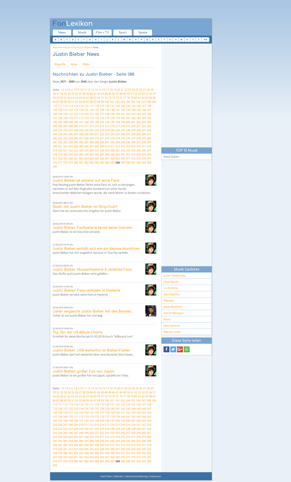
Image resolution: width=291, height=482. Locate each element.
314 (128, 146)
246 (70, 134)
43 (102, 94)
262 (55, 138)
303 (70, 146)
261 (149, 134)
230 (86, 130)
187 (60, 122)
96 (91, 102)
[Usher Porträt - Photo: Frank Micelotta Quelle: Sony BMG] (150, 310)
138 (102, 110)
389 (123, 162)
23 (129, 90)
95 (87, 102)
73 (109, 98)
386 (107, 162)
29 (151, 90)
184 (143, 118)
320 (60, 150)
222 (143, 126)
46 (113, 94)
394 (149, 162)
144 (133, 110)
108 (148, 102)
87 (57, 102)
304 (76, 146)
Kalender (118, 476)
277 (133, 138)
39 (87, 94)
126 (138, 106)
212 (91, 126)
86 (54, 102)
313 (123, 146)
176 (102, 118)
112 (65, 106)
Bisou (167, 319)
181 (128, 118)
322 (70, 150)
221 (138, 126)
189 (70, 122)
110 (55, 106)
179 (117, 118)
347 (102, 154)
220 (133, 126)
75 (117, 98)
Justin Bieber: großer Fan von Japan (83, 371)
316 (138, 146)
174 (91, 118)
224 (55, 130)
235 (112, 130)
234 (107, 130)
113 (70, 106)
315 (133, 146)
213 (96, 126)
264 (65, 138)
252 (102, 134)
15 (100, 90)
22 (125, 90)
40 (91, 94)
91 (72, 102)
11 (85, 90)
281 (55, 142)
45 (109, 94)
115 (81, 106)
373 (138, 158)
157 (102, 114)
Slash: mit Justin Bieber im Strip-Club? (85, 207)
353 (133, 154)
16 (103, 90)
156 (96, 114)
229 (81, 130)
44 (106, 94)
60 (61, 98)
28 (148, 90)
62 (69, 98)
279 (143, 138)
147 (149, 110)
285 (76, 142)
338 (55, 154)
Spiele (142, 32)
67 (87, 98)
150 (65, 114)
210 (81, 126)
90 (69, 102)
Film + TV (102, 32)
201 (133, 122)
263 (60, 138)
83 (146, 98)
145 (138, 110)
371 (128, 158)
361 (76, 158)
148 (55, 114)
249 (86, 134)
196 (107, 122)
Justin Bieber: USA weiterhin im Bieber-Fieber (91, 350)
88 (61, 102)
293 (117, 142)
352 (128, 154)
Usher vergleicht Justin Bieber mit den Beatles (92, 311)
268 (86, 138)
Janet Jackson (172, 325)
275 (123, 138)
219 (128, 126)
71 (102, 98)
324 (81, 150)
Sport (123, 32)
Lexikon (73, 23)
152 (76, 114)
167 (55, 118)
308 (96, 146)
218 (123, 126)
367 (107, 158)
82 (143, 98)
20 (118, 90)
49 (124, 94)
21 (122, 90)
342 (76, 154)
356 (149, 154)
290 (102, 142)
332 (123, 150)
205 (55, 126)
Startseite (57, 47)
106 (138, 102)
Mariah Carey (172, 332)
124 (128, 106)
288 (91, 142)
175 (96, 118)
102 (117, 102)
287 (86, 142)
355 (143, 154)
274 (117, 138)
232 (96, 130)
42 (98, 94)
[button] (166, 349)
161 (123, 114)
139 (107, 110)
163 (133, 114)
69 (94, 98)
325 (86, 150)
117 (91, 106)
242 (149, 130)
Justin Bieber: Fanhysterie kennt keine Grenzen (92, 227)
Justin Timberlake (174, 275)
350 (117, 154)
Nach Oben (106, 476)
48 (120, 94)
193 (91, 122)
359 (65, 158)
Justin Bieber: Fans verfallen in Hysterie (86, 290)
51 (132, 94)
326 (91, 150)
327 (96, 150)
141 (117, 110)
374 (143, 158)
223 (149, 126)
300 (55, 146)
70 (98, 98)
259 (138, 134)
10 (81, 90)
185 (149, 118)
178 (112, 118)
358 (60, 158)
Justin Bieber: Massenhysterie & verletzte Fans (92, 269)
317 (143, 146)
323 (76, 150)
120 (107, 106)
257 (128, 134)
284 (70, 142)
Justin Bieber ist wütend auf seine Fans (86, 180)
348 (107, 154)
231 (91, 130)
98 (98, 102)
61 (65, 98)
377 (60, 162)
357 (55, 158)
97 (94, 102)
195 (102, 122)
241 (143, 130)
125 (133, 106)
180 (123, 118)
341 (70, 154)
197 (112, 122)
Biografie (60, 64)
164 (138, 114)
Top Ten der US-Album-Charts (77, 332)
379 (70, 162)
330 (112, 150)
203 (143, 122)
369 (117, 158)
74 (113, 98)
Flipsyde (169, 300)
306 (86, 146)
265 (70, 138)
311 (112, 146)
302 (65, 146)
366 (102, 158)
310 (107, 146)
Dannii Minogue (174, 313)
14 (96, 90)
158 (107, 114)
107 (143, 102)
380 (76, 162)
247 (76, 134)
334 (133, 150)
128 (149, 106)
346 (96, 154)
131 (65, 110)
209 (76, 126)
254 (112, 134)
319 (55, 150)
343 (81, 154)
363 (86, 158)
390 (128, 162)
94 (83, 102)
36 (76, 94)
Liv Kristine (170, 288)
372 (133, 158)
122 (117, 106)
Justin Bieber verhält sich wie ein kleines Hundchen (96, 248)
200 (128, 122)
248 (81, 134)
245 (65, 134)
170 (70, 118)
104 (127, 102)
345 (91, 154)
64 (76, 98)
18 (111, 90)
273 (112, 138)
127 (143, 106)
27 (144, 90)
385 (102, 162)
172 (81, 118)
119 (102, 106)
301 (60, 146)
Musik (82, 32)
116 (86, 106)
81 (139, 98)
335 (138, 150)
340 (65, 154)
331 (117, 150)
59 (57, 98)
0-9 (205, 39)
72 (106, 98)
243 (55, 134)
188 (65, 122)
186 (55, 122)
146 (143, 110)
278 (138, 138)
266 (76, 138)
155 (91, 114)
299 (149, 142)
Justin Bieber (84, 47)
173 (86, 118)
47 (117, 94)
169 (65, 118)
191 (81, 122)
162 (128, 114)
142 (123, 110)
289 (96, 142)
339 (60, 154)
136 (91, 110)
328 (102, 150)
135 (86, 110)
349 (112, 154)
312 (117, 146)
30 (54, 94)
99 (102, 102)
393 (143, 162)
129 (55, 110)
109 (154, 102)
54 (143, 94)
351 (123, 154)
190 (76, 122)
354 (138, 154)
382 (86, 162)
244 (60, 134)
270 (96, 138)
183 (138, 118)
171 (76, 118)
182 (133, 118)
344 (86, 154)
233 (102, 130)
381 (81, 162)
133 (76, 110)
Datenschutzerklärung (136, 476)
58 (54, 98)
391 (133, 162)
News (62, 32)
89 (65, 102)
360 (70, 158)
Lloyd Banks (171, 282)
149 (60, 114)
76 (120, 98)
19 (114, 90)
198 (117, 122)
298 (143, 142)
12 (88, 90)
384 (96, 162)
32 (61, 94)
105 (133, 102)
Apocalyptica (172, 294)
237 (123, 130)
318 (149, 146)
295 (128, 142)
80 (135, 98)
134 (81, 110)
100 (107, 102)
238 (128, 130)
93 (80, 102)
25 (137, 90)
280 (149, 138)
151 (70, 114)
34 (69, 94)
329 (107, 150)
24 (133, 90)
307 (91, 146)
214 (102, 126)
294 (123, 142)
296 (133, 142)
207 (65, 126)
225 (60, 130)
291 (107, 142)
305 (81, 146)
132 (70, 110)
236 (117, 130)
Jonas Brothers (173, 307)
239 (133, 130)
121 (112, 106)
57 (154, 94)
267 (81, 138)
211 (86, 126)
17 (107, 90)
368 (112, 158)
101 (112, 102)
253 (107, 134)
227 (70, 130)
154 (86, 114)
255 (117, 134)
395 (55, 166)
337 (149, 150)
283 (65, 142)
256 (123, 134)
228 (76, 130)
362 (81, 158)
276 (128, 138)
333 (128, 150)
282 (60, 142)
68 (91, 98)
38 (83, 94)
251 (96, 134)
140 (112, 110)
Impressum (155, 476)
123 (123, 106)
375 (149, 158)
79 (132, 98)
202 (138, 122)
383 (91, 162)
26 (140, 90)
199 (123, 122)
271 (102, 138)
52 (135, 94)
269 (91, 138)
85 (154, 98)
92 (76, 102)
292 (112, 142)
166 (149, 114)
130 (60, 110)
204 (149, 122)
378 (65, 162)
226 (65, 130)
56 (150, 94)
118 (96, 106)
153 (81, 114)
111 (60, 106)
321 (65, 150)
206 (60, 126)
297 (138, 142)
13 (92, 90)
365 (96, 158)
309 (102, 146)
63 (72, 98)
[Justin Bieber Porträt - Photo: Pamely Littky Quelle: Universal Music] (150, 180)
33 (65, 94)
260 (143, 134)
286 (81, 142)
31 (57, 94)
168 (60, 118)
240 (138, 130)
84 (150, 98)
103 (122, 102)
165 (143, 114)
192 (86, 122)
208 (70, 126)
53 (139, 94)
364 (91, 158)
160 (117, 114)
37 (80, 94)
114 (76, 106)
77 (124, 98)
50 (128, 94)
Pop (74, 47)
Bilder (86, 64)
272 (107, 138)
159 (112, 114)
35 (72, 94)
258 (133, 134)
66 (83, 98)
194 (96, 122)
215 (107, 126)
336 (143, 150)
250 (91, 134)
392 (138, 162)
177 (107, 118)
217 (117, 126)
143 (128, 110)
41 (94, 94)
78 (128, 98)
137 (96, 110)
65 (80, 98)
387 (112, 162)
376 (55, 162)
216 (112, 126)
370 (123, 158)
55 (146, 94)
